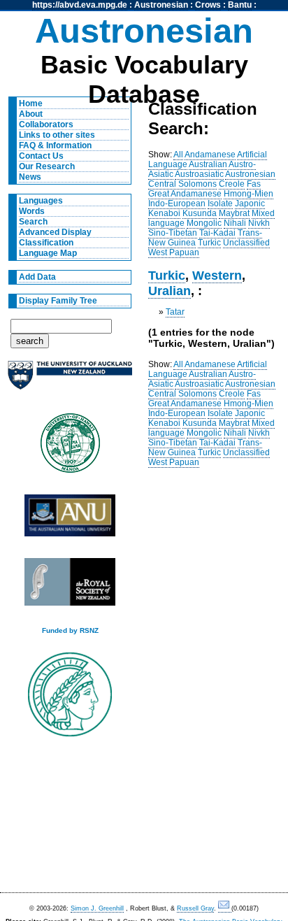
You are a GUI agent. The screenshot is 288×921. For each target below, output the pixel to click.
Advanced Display (55, 232)
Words (32, 211)
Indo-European (177, 203)
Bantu (240, 5)
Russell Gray (195, 908)
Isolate (220, 203)
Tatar (175, 312)
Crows (208, 5)
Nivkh (259, 223)
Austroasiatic (199, 174)
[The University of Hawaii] (70, 447)
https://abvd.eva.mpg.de (79, 5)
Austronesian (161, 5)
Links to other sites (57, 135)
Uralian (169, 290)
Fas (254, 184)
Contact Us (41, 156)
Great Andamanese (185, 194)
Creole (232, 184)
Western (217, 275)
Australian (208, 164)
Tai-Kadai (217, 233)
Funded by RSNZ (70, 630)
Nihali (235, 223)
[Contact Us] (224, 909)
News (30, 177)
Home (31, 103)
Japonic (250, 203)
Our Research (47, 166)
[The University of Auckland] (70, 381)
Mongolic (204, 223)
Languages (41, 201)
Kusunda (199, 213)
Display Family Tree (58, 301)
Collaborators (46, 124)
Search (33, 222)
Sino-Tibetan (172, 233)
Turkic (209, 243)
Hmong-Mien (248, 194)
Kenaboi (164, 213)
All (178, 154)
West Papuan (173, 252)
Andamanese (210, 154)
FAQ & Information (55, 145)
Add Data (37, 277)
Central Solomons (182, 184)
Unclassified (246, 243)
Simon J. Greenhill (97, 908)
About (31, 114)
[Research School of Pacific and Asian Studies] (70, 519)
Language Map (48, 253)
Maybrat (234, 213)
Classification (46, 243)
